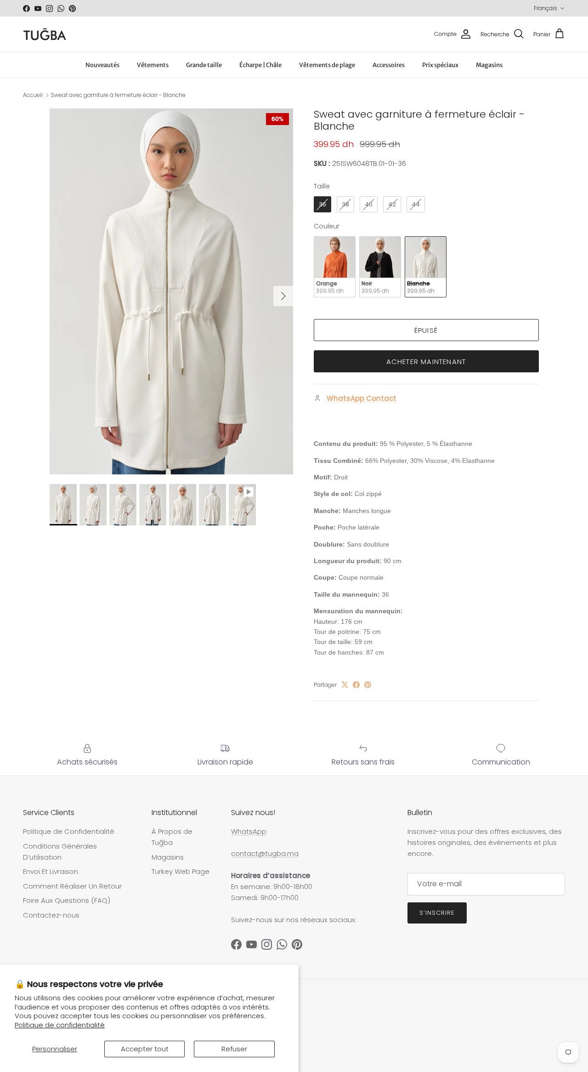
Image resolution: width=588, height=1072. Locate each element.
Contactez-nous (51, 915)
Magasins (489, 65)
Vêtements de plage (327, 65)
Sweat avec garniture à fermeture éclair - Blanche (118, 95)
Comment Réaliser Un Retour (72, 886)
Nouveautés (102, 65)
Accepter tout (145, 1049)
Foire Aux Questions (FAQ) (66, 900)
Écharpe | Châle (260, 65)
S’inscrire (437, 912)
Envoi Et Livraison (50, 871)
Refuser (234, 1049)
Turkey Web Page (180, 871)
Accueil (33, 95)
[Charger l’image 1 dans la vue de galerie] (172, 291)
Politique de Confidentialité (68, 831)
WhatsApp (248, 831)
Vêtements (153, 65)
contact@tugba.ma (265, 853)
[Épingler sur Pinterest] (367, 684)
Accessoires (389, 65)
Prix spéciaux (440, 65)
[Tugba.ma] (45, 34)
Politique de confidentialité (60, 1025)
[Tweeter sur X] (344, 684)
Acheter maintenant (426, 361)
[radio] (322, 204)
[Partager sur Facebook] (356, 684)
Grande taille (204, 65)
